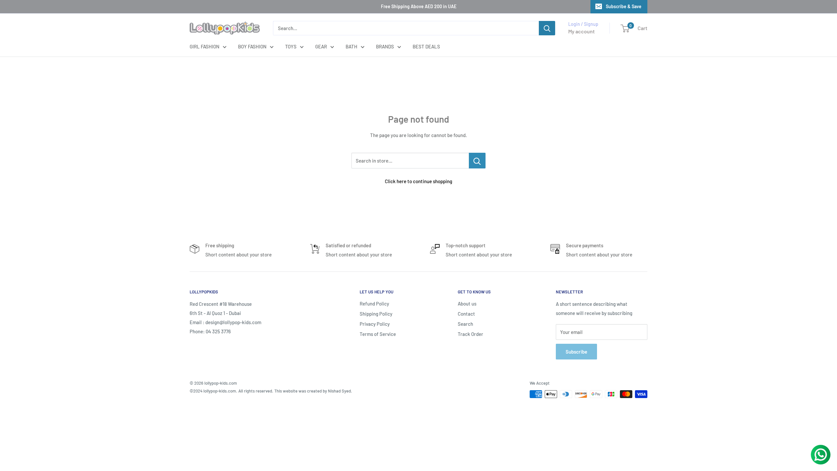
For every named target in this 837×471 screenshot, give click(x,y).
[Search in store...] (477, 160)
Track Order (470, 334)
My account (581, 31)
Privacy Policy (375, 324)
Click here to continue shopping (418, 181)
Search (465, 324)
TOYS (291, 46)
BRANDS (385, 46)
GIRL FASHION (204, 46)
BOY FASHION (252, 46)
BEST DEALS (426, 46)
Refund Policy (374, 303)
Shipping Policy (376, 314)
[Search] (547, 28)
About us (467, 303)
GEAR (321, 46)
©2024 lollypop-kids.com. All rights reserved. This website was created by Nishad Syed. (271, 390)
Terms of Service (378, 334)
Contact (466, 314)
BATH (351, 46)
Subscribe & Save (623, 6)
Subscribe (576, 352)
